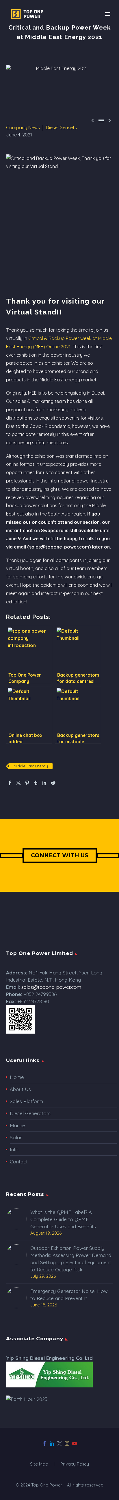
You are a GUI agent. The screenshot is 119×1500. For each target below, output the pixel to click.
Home (17, 1077)
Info (14, 1149)
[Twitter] (18, 783)
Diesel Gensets (61, 127)
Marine (17, 1125)
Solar (16, 1137)
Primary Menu (108, 14)
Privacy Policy (74, 1464)
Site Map (39, 1464)
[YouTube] (74, 1443)
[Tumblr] (36, 783)
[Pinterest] (27, 783)
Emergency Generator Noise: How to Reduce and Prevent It (69, 1294)
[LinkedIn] (44, 783)
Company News (23, 127)
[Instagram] (67, 1443)
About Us (20, 1089)
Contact (19, 1162)
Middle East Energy (31, 766)
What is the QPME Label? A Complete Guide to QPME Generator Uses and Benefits (63, 1219)
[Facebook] (10, 783)
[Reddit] (53, 783)
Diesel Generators (30, 1113)
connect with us (59, 855)
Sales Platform (26, 1101)
